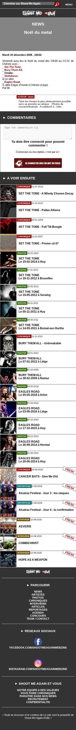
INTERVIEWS (38, 603)
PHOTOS (38, 597)
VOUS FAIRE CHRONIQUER (38, 693)
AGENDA (38, 612)
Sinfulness (10, 75)
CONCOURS (38, 615)
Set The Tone (12, 66)
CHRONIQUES (38, 600)
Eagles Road (12, 81)
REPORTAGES (38, 609)
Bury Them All (13, 69)
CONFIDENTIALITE (38, 702)
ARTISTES (38, 594)
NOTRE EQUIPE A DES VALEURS (38, 690)
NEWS (38, 591)
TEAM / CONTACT (38, 618)
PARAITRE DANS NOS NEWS (38, 696)
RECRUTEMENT (38, 699)
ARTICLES (38, 606)
